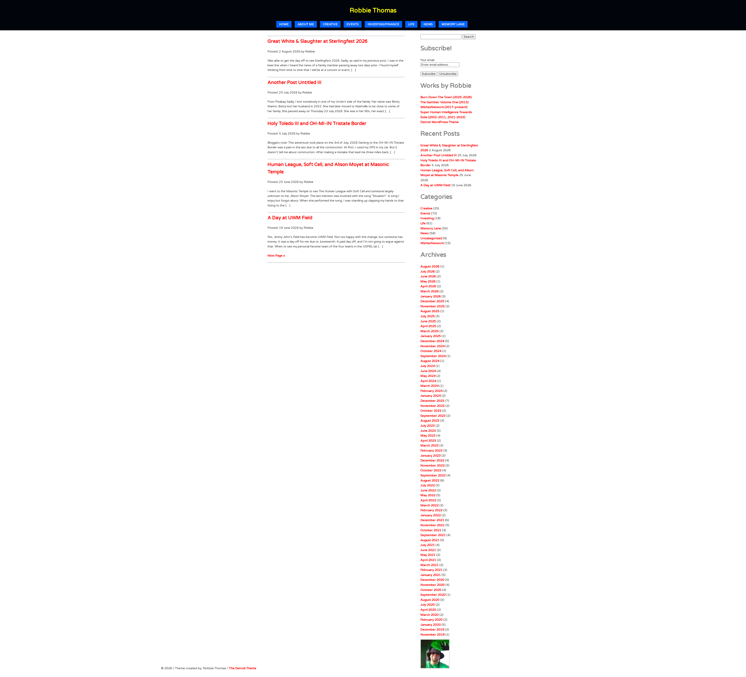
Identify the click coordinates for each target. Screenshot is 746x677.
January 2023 (430, 456)
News (428, 24)
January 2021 (430, 575)
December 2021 (432, 520)
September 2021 (433, 535)
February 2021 (431, 570)
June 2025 (428, 321)
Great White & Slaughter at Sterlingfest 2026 (318, 41)
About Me (306, 24)
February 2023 (431, 450)
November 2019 (432, 635)
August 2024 (429, 361)
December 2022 (432, 460)
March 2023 (429, 445)
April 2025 (428, 326)
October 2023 (430, 411)
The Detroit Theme (242, 668)
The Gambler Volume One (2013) (444, 102)
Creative (330, 24)
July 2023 (427, 426)
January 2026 (430, 296)
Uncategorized (431, 238)
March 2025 (429, 331)
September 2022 (433, 475)
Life (411, 24)
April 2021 (428, 560)
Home (284, 24)
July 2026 (427, 271)
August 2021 (429, 540)
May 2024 (428, 376)
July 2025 (427, 316)
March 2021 (429, 565)
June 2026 (428, 276)
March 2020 (429, 615)
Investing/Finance (383, 24)
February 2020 (431, 620)
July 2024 (427, 366)
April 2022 (428, 500)
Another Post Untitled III (295, 82)
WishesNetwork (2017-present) (443, 107)
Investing (427, 218)
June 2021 (428, 550)
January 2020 (430, 625)
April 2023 (428, 441)
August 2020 (429, 600)
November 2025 (432, 306)
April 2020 (428, 610)
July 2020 (427, 605)
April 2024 (428, 381)
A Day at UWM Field (290, 218)
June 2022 (428, 490)
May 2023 (428, 436)
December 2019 (432, 630)
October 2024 (430, 351)
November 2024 (432, 346)
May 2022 (428, 495)
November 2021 (432, 525)
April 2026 (428, 286)
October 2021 (430, 530)
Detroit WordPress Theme (439, 122)
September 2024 (433, 356)
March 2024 (429, 386)
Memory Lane (453, 24)
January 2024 (430, 396)
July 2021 (427, 545)
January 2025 (430, 336)
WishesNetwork (432, 243)
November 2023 (432, 406)
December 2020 (432, 580)
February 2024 (431, 391)
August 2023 (429, 421)
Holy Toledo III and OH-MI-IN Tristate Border (317, 123)
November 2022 (432, 465)
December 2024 (432, 341)
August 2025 (429, 311)
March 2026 (429, 291)
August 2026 (429, 266)
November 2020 (432, 585)
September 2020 (433, 595)
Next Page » (276, 255)
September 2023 (433, 416)
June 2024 (428, 371)
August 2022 (429, 480)
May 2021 (428, 555)
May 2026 (428, 281)
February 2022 (431, 510)
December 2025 (432, 301)
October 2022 (430, 470)
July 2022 (427, 485)
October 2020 (430, 590)
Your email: (427, 60)
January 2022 (430, 515)
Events (353, 24)
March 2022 (429, 505)
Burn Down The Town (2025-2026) (446, 97)
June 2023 (428, 431)
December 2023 (432, 401)
